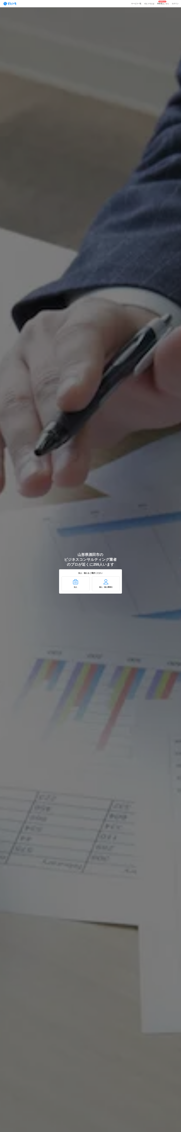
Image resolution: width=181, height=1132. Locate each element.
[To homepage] (10, 3)
